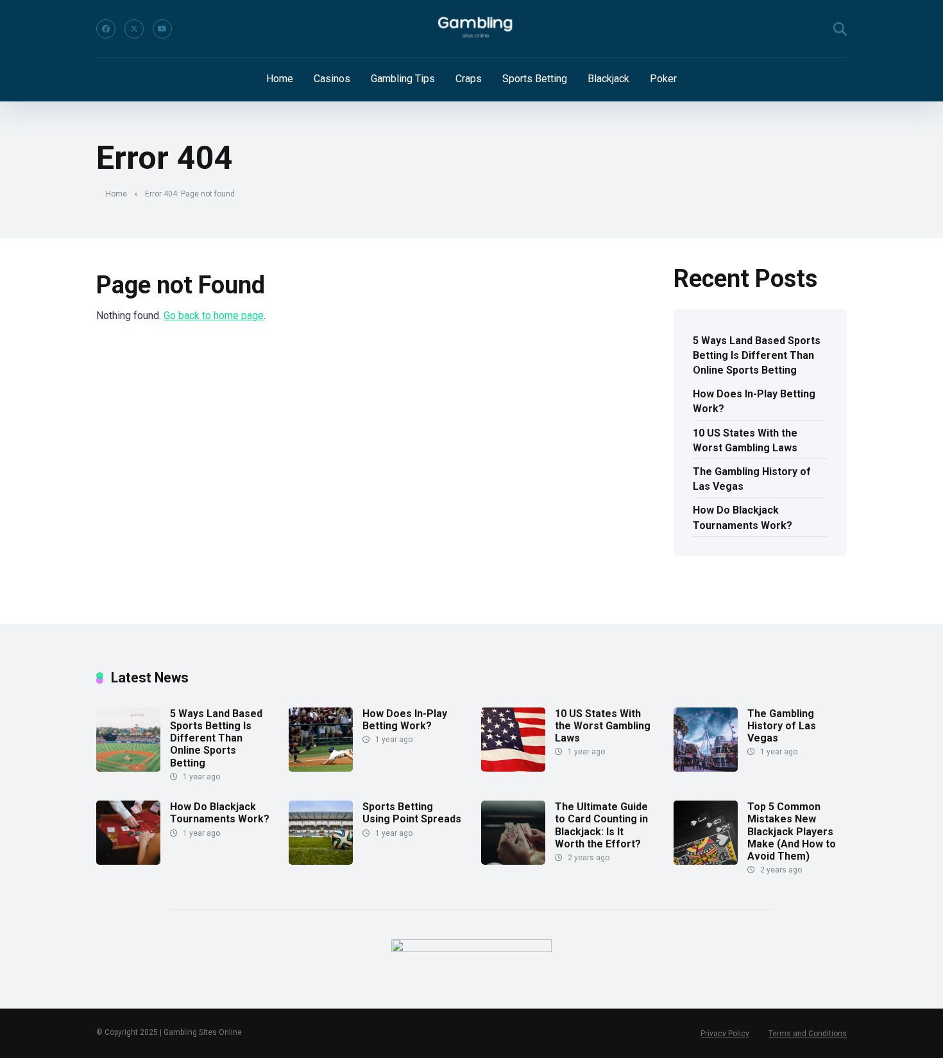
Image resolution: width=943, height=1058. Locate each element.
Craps (468, 79)
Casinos (332, 79)
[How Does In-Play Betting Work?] (321, 768)
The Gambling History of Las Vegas (752, 478)
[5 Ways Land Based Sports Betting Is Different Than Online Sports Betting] (128, 768)
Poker (663, 79)
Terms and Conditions (808, 1033)
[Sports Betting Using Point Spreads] (321, 861)
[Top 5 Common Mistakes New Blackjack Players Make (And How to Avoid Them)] (706, 861)
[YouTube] (162, 29)
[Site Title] (471, 29)
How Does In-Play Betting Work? (754, 401)
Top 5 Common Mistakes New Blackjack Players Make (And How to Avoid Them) (791, 831)
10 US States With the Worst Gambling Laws (745, 440)
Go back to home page (214, 315)
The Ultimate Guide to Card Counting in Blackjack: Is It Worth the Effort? (601, 825)
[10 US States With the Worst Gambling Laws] (513, 768)
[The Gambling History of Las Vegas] (706, 768)
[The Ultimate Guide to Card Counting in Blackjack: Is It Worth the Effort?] (513, 861)
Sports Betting (534, 79)
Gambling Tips (403, 79)
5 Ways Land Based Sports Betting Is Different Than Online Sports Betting (756, 355)
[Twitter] (134, 29)
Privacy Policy (725, 1033)
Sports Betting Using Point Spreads (411, 813)
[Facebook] (105, 29)
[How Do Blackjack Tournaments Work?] (128, 861)
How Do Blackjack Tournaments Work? (742, 517)
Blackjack (608, 79)
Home (279, 79)
